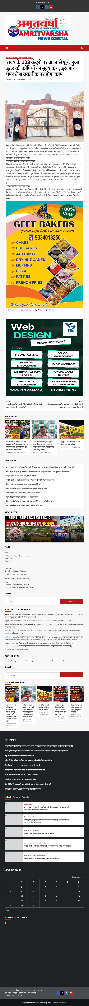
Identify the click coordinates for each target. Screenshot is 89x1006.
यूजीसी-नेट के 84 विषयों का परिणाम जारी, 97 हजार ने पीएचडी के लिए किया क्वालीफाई (30, 480)
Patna (18, 57)
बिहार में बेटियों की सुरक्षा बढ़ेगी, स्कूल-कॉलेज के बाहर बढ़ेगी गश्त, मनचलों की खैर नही (29, 501)
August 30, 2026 (49, 452)
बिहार (28, 57)
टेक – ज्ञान (8, 993)
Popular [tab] (17, 797)
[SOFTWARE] (44, 357)
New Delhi (59, 697)
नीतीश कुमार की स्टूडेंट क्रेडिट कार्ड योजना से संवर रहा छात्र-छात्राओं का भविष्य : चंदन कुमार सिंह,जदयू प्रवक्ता (43, 446)
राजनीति (45, 436)
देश (12, 990)
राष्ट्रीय (62, 699)
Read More (9, 540)
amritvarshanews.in (12, 637)
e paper (19, 995)
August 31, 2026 (22, 452)
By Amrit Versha (13, 79)
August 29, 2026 (76, 447)
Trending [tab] (26, 797)
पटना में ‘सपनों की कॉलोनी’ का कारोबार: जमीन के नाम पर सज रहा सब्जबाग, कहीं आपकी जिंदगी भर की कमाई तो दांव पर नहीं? (17, 446)
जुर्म (13, 436)
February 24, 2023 (25, 79)
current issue (11, 57)
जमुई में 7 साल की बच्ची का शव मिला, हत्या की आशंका (70, 443)
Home (7, 990)
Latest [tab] (8, 797)
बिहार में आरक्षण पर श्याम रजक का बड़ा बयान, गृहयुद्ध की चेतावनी (23, 484)
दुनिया (17, 990)
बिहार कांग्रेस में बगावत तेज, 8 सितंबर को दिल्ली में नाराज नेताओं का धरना (26, 488)
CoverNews (51, 1002)
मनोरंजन (7, 995)
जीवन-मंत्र (22, 993)
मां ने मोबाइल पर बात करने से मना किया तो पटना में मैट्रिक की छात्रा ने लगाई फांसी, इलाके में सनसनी (65, 404)
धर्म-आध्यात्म (32, 993)
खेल (13, 995)
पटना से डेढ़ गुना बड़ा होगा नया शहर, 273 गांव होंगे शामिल (22, 497)
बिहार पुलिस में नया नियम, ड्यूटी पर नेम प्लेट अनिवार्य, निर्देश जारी (24, 505)
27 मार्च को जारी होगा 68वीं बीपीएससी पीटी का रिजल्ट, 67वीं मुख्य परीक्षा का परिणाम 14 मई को (24, 404)
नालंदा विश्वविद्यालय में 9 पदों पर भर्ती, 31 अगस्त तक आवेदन (23, 493)
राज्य (32, 57)
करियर (23, 57)
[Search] (82, 48)
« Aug (7, 910)
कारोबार (40, 990)
